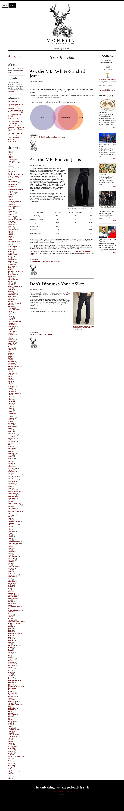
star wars (11, 652)
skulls (9, 637)
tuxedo (10, 723)
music (9, 518)
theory (10, 684)
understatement (13, 729)
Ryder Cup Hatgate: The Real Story (107, 240)
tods (9, 698)
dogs (9, 319)
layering (10, 455)
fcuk (9, 346)
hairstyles (11, 390)
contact (10, 288)
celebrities (11, 263)
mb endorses (12, 495)
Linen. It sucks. (12, 101)
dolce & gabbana (13, 321)
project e (10, 573)
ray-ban (10, 586)
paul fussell (11, 558)
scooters (10, 617)
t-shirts (10, 670)
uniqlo (10, 733)
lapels (9, 451)
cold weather (12, 281)
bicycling (10, 223)
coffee (10, 278)
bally (9, 199)
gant (9, 371)
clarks (10, 273)
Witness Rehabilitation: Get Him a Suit (107, 208)
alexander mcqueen (14, 176)
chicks (10, 268)
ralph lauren (12, 583)
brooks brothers (13, 246)
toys (9, 706)
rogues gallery (12, 598)
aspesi (10, 194)
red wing (10, 588)
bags (9, 196)
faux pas (10, 344)
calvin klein (11, 249)
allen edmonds (12, 178)
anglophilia (11, 184)
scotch (10, 618)
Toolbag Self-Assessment (16, 142)
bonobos (10, 234)
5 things (10, 161)
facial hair (11, 343)
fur (9, 370)
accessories (11, 168)
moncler (10, 506)
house (10, 411)
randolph (11, 585)
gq (8, 385)
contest (10, 289)
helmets (10, 400)
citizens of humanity (14, 271)
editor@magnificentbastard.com (107, 90)
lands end (11, 448)
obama (10, 536)
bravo (9, 244)
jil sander (11, 433)
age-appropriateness (14, 174)
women (10, 762)
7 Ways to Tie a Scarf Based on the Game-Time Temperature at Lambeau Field (16, 128)
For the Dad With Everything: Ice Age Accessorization (106, 114)
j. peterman (11, 418)
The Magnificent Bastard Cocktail (16, 115)
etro (9, 336)
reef (9, 590)
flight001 (11, 356)
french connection (14, 366)
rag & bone (11, 581)
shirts (10, 628)
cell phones (11, 264)
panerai (10, 553)
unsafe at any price (14, 735)
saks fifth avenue (13, 606)
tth (9, 720)
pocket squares (13, 566)
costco (10, 301)
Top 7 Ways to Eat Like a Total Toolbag (16, 122)
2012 (9, 153)
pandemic (11, 551)
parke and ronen (13, 556)
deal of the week (13, 310)
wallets (10, 745)
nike (9, 528)
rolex (9, 600)
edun (9, 330)
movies (10, 513)
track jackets (12, 708)
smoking (10, 639)
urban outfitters (13, 736)
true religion (53, 137)
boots (10, 238)
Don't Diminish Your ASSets (57, 284)
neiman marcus (13, 525)
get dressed (11, 373)
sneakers (11, 640)
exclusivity (11, 340)
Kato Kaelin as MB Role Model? (107, 145)
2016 (9, 154)
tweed (10, 725)
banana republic (13, 201)
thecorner (11, 682)
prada (9, 570)
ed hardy (10, 328)
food (9, 360)
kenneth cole (12, 441)
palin (9, 550)
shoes (10, 630)
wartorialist (12, 748)
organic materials (13, 543)
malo (9, 478)
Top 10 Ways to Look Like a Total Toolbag (16, 105)
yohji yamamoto (13, 772)
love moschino (12, 468)
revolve (10, 591)
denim (41, 137)
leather (10, 456)
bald (9, 198)
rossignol (11, 603)
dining (10, 316)
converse (11, 291)
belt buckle (11, 213)
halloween (11, 391)
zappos (10, 777)
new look (11, 526)
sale (9, 608)
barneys (10, 204)
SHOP (12, 5)
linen (9, 461)
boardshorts (12, 229)
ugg (9, 726)
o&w (9, 533)
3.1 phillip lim (12, 159)
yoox (9, 773)
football (10, 361)
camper (10, 253)
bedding (10, 208)
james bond (11, 426)
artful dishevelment (14, 189)
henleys (10, 403)
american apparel (13, 183)
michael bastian (13, 496)
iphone (10, 415)
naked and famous (14, 521)
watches (10, 750)
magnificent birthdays (15, 475)
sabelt (10, 605)
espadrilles (11, 331)
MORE (114, 128)
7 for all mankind (13, 163)
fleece (10, 355)
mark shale (11, 485)
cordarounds (12, 294)
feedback (11, 350)
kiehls (10, 443)
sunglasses (11, 659)
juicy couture (12, 438)
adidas (10, 171)
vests (9, 738)
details (10, 313)
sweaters (11, 662)
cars (9, 258)
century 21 (11, 266)
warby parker (12, 746)
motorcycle (11, 510)
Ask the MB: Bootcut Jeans (55, 159)
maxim (10, 488)
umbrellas (11, 728)
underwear (11, 731)
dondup (10, 323)
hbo (9, 398)
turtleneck (11, 721)
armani (10, 188)
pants (9, 555)
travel (10, 711)
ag (30, 261)
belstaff (10, 211)
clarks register (12, 274)
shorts (10, 632)
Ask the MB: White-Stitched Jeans (57, 73)
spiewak (10, 647)
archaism (11, 186)
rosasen (10, 601)
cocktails (11, 276)
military (10, 500)
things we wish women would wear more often (15, 686)
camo (9, 251)
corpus (10, 298)
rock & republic (12, 596)
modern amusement (14, 505)
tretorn (10, 713)
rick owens (11, 593)
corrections (11, 299)
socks (9, 642)
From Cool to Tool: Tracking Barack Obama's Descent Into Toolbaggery (16, 110)
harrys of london (13, 393)
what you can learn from (16, 756)
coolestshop (12, 293)
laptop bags (11, 453)
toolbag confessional (15, 704)
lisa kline (10, 463)
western (10, 755)
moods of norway (13, 508)
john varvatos (12, 435)
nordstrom (33, 334)
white (9, 758)
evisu (9, 338)
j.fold (9, 421)
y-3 (9, 770)
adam (9, 169)
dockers (10, 318)
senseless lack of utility (15, 621)
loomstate (11, 466)
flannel (10, 353)
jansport (10, 428)
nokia (9, 530)
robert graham (12, 595)
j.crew (9, 420)
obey (9, 538)
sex (9, 625)
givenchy (11, 380)
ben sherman (12, 216)
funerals (10, 368)
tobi (9, 695)
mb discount (12, 493)
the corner (11, 679)
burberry (10, 248)
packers (10, 546)
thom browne (12, 688)
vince (9, 740)
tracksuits (11, 709)
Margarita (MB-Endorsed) (107, 79)
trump (10, 716)
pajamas (10, 548)
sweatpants (11, 664)
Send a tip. (11, 91)
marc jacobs (11, 481)
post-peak (11, 568)
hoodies (10, 410)
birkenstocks (12, 224)
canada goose (12, 254)
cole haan (11, 283)
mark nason (11, 483)
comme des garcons (14, 286)
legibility (10, 458)
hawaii (10, 396)
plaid (9, 565)
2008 (9, 151)
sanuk (10, 613)
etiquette (11, 335)
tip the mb (11, 693)
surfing (10, 660)
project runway (13, 575)
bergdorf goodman (14, 219)
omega (10, 540)
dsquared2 (11, 324)
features (10, 348)
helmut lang (12, 401)
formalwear (11, 363)
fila (9, 351)
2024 (9, 158)
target (10, 674)
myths (10, 520)
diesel (10, 315)
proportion (11, 576)
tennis (10, 677)
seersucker (11, 620)
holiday (10, 408)
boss (9, 239)
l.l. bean (10, 445)
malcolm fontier (13, 476)
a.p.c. (9, 166)
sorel (9, 644)
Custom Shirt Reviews (15, 119)
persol (10, 563)
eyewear (10, 341)
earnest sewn (12, 326)
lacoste (10, 446)
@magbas (14, 56)
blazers (10, 226)
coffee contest (13, 279)
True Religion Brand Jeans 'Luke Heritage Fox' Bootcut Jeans (83, 326)
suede (10, 654)
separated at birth (14, 623)
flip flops (10, 358)
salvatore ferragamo (14, 610)
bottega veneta (13, 241)
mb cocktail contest (14, 491)
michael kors (12, 498)
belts (9, 214)
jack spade (11, 423)
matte (10, 486)
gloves (10, 381)
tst (9, 718)
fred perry (11, 365)
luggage (10, 470)
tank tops (11, 672)
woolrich (10, 763)
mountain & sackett (14, 511)
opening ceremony (14, 541)
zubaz (10, 778)
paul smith (11, 560)
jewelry (10, 431)
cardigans (11, 256)
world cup (11, 765)
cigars (10, 269)
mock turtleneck (13, 503)
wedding (10, 753)
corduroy (11, 296)
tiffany (10, 691)
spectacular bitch (13, 645)
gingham (10, 378)
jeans (46, 137)
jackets (10, 425)
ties (9, 689)
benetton (11, 218)
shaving (10, 626)
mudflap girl (12, 515)
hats (9, 395)
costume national (13, 303)
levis (9, 460)
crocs (58, 261)
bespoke (10, 221)
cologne (10, 284)
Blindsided (102, 174)
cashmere (11, 259)
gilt (9, 376)
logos (9, 465)
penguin (10, 561)
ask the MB (34, 137)
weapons (10, 751)
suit (9, 655)
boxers (10, 243)
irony (9, 416)
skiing (10, 635)
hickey (10, 406)
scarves (10, 615)
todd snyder (12, 696)
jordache (10, 436)
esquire (10, 333)
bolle (9, 233)
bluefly (10, 228)
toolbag (62, 137)
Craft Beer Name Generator (13, 138)
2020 (9, 156)
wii (8, 760)
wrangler (10, 767)
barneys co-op (12, 206)
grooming (11, 386)
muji (9, 516)
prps (9, 578)
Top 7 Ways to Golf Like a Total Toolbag (16, 134)
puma (9, 580)
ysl (8, 775)
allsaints (10, 179)
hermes (10, 405)
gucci (9, 388)
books (10, 236)
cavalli (10, 261)
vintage (10, 741)
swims (10, 667)
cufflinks (11, 306)
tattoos (10, 675)
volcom (10, 743)
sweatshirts (12, 665)
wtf (9, 768)
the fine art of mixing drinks (15, 681)
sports (10, 649)
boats (9, 231)
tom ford (11, 700)
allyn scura (11, 181)
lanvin (10, 450)
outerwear (11, 545)
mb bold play (12, 490)
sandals (10, 612)
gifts (9, 375)
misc (9, 501)
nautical (10, 523)
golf (9, 383)
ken (9, 440)
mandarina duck (13, 480)
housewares (12, 413)
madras (10, 473)
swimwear (11, 669)
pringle (10, 571)
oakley (10, 535)
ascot (9, 191)
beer (9, 209)
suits (9, 657)
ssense (10, 650)
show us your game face (15, 633)
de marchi (11, 308)
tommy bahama (13, 701)
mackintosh (11, 471)
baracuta (11, 203)
